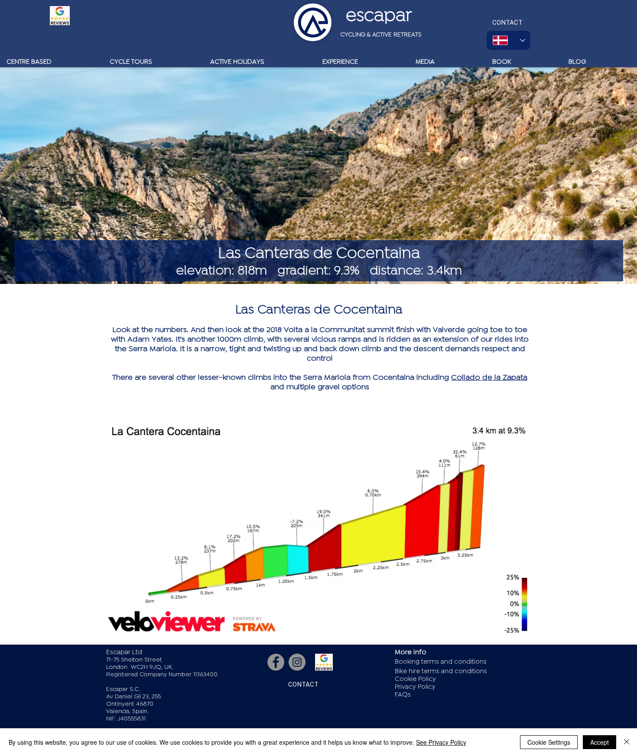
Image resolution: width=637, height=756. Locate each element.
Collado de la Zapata (489, 377)
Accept (599, 742)
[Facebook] (275, 662)
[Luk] (626, 742)
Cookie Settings (548, 742)
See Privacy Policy (441, 742)
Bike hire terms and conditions (441, 671)
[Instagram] (297, 662)
